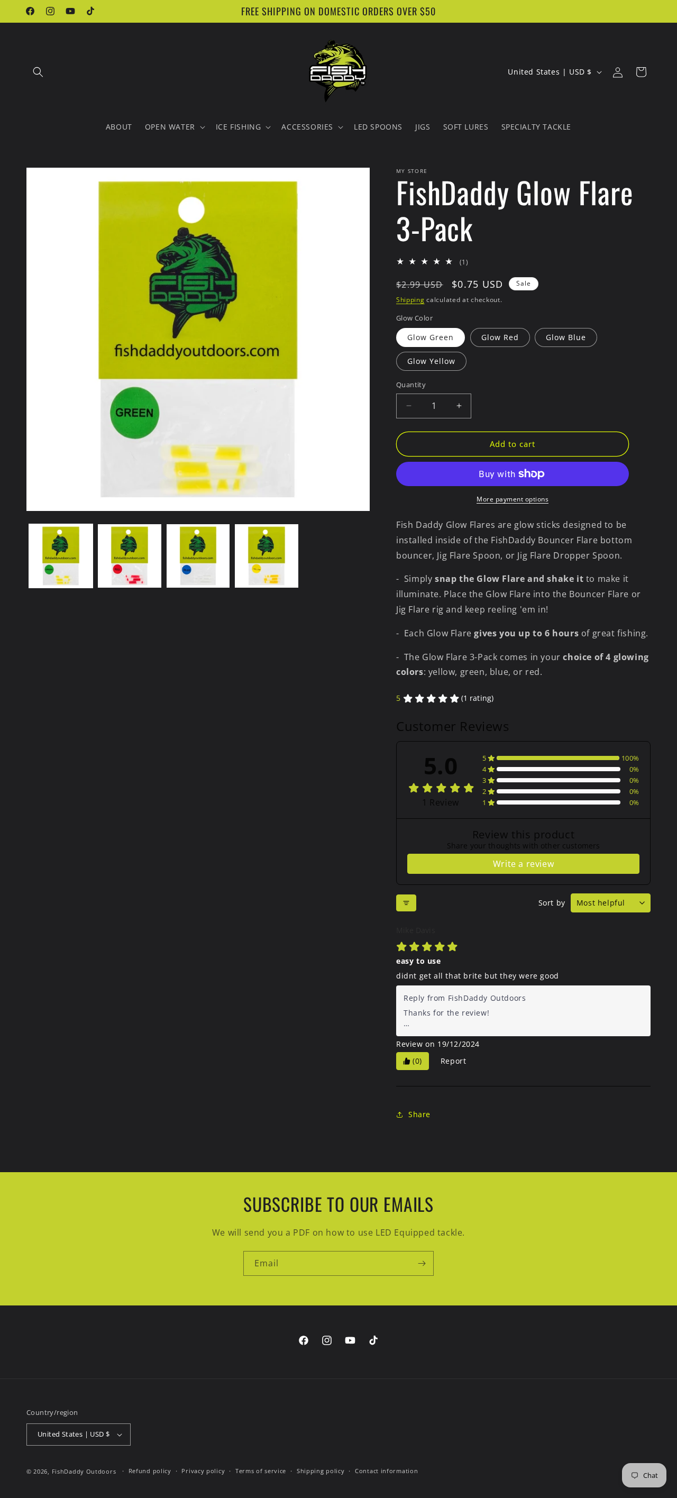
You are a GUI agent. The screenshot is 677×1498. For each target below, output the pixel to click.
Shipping (410, 299)
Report (453, 1061)
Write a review (523, 864)
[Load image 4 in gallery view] (266, 556)
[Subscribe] (421, 1263)
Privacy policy (203, 1471)
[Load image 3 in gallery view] (198, 556)
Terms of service (260, 1471)
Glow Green (430, 337)
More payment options (512, 499)
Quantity (411, 384)
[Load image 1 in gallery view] (61, 556)
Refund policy (150, 1471)
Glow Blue (566, 337)
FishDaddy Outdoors (84, 1471)
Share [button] (419, 1114)
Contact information (386, 1471)
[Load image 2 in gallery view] (129, 556)
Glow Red (500, 337)
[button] (38, 72)
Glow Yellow (431, 361)
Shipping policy (321, 1471)
